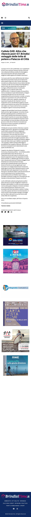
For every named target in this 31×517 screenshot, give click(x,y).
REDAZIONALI (15, 505)
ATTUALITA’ (15, 501)
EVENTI (12, 503)
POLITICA (24, 503)
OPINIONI (18, 503)
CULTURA (6, 503)
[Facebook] (2, 17)
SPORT (22, 505)
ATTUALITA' (12, 62)
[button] (2, 23)
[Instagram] (5, 17)
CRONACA (23, 501)
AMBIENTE (7, 501)
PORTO (8, 505)
